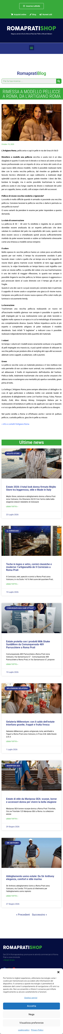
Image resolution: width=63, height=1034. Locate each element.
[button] (58, 972)
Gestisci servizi (30, 997)
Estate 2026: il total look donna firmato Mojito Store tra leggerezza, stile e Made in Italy (31, 488)
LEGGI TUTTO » (12, 507)
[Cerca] (58, 81)
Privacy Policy (37, 1030)
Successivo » (39, 914)
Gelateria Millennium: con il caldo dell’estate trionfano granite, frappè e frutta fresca (30, 723)
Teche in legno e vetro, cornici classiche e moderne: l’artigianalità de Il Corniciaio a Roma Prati (29, 567)
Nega (31, 1014)
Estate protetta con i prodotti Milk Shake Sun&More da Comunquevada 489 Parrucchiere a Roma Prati (28, 644)
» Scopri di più (9, 960)
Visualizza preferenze (31, 1022)
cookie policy (24, 1030)
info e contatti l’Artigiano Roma (16, 424)
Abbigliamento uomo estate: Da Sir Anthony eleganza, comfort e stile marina (30, 878)
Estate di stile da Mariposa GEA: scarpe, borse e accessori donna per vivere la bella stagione (31, 800)
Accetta (31, 1005)
